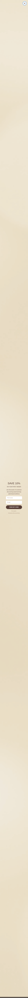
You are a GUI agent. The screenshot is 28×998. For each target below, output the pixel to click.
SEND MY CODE (14, 507)
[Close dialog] (25, 3)
